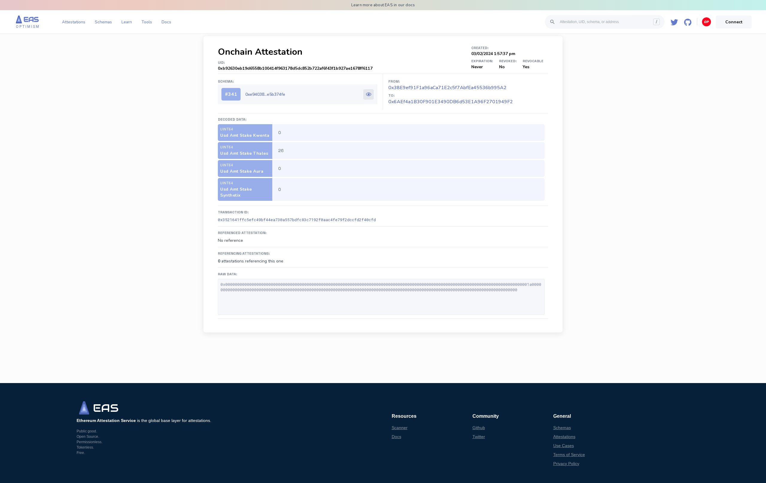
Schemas (103, 22)
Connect (733, 22)
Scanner (400, 427)
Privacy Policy (566, 463)
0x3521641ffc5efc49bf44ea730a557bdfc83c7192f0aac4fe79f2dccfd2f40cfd (297, 219)
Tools (147, 22)
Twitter (478, 436)
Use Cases (563, 445)
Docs (166, 22)
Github (478, 427)
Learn (126, 22)
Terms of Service (569, 454)
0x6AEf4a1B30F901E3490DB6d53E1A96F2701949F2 (450, 101)
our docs (406, 5)
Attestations (73, 22)
